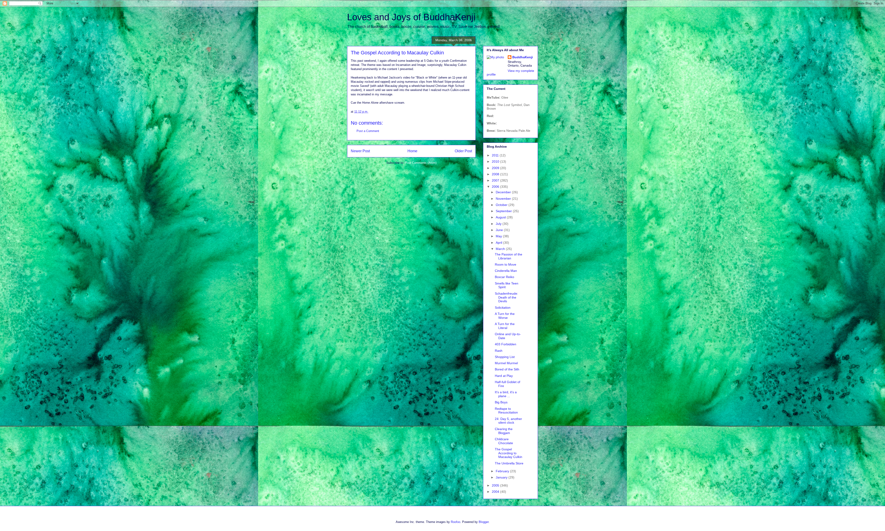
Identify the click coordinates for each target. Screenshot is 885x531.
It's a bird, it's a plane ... (506, 394)
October (502, 205)
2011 (496, 155)
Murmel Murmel (506, 363)
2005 (496, 485)
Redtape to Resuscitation (506, 410)
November (504, 198)
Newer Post (360, 151)
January (502, 477)
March (501, 249)
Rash (498, 350)
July (499, 224)
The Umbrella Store (509, 463)
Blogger (484, 522)
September (504, 211)
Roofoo (455, 522)
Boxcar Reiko (504, 277)
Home (412, 151)
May (499, 236)
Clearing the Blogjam (504, 431)
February (503, 471)
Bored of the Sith (507, 369)
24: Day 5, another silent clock (508, 421)
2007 (496, 180)
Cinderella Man (506, 271)
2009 (496, 168)
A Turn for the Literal (505, 326)
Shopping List (505, 357)
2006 (496, 186)
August (501, 217)
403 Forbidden (505, 344)
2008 (496, 174)
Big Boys (501, 402)
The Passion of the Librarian (508, 256)
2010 (496, 161)
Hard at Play (504, 376)
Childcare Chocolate (504, 441)
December (504, 192)
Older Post (463, 151)
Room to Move (505, 264)
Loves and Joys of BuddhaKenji (411, 17)
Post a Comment (368, 131)
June (500, 230)
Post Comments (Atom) (421, 162)
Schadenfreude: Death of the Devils (506, 297)
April (499, 242)
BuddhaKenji (522, 57)
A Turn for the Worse (505, 316)
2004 (496, 491)
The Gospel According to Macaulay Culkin (508, 453)
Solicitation (502, 307)
